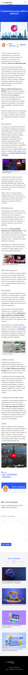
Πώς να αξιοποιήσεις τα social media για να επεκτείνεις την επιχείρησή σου (12, 650)
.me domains (21, 329)
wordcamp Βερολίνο (6, 477)
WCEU (4, 474)
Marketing (23, 44)
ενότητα (15, 95)
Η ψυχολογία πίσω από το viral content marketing (14, 605)
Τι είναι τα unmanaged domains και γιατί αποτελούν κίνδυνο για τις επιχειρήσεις (11, 582)
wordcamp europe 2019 (11, 474)
